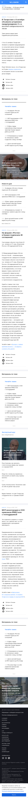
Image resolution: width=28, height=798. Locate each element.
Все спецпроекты (8, 434)
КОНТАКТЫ (4, 720)
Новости (4, 230)
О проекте (4, 718)
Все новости (6, 223)
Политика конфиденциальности (9, 715)
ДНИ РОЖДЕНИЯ (6, 740)
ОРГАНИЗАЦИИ (5, 739)
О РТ (3, 730)
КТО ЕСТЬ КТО (5, 735)
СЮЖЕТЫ (4, 724)
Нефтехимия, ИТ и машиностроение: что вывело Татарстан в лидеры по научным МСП (13, 595)
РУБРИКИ (4, 726)
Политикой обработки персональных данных (13, 791)
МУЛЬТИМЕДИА (5, 728)
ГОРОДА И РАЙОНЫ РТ (7, 732)
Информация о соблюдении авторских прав (12, 712)
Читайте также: (11, 106)
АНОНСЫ (4, 749)
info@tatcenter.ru (6, 755)
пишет (4, 559)
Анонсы (4, 5)
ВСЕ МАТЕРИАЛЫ (6, 722)
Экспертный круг (8, 432)
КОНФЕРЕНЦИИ (5, 751)
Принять (14, 794)
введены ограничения (14, 69)
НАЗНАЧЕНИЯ (5, 737)
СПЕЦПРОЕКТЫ (5, 745)
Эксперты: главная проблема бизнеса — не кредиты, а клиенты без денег (12, 347)
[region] (14, 790)
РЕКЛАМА (4, 748)
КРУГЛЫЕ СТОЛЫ (6, 743)
